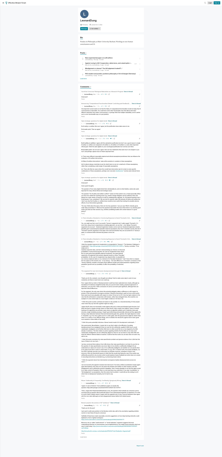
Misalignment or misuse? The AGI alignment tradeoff (103, 68)
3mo (94, 94)
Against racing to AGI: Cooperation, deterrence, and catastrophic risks (109, 63)
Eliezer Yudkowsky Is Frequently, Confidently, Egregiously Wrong (101, 380)
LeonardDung (89, 59)
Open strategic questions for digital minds (94, 121)
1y (95, 220)
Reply (83, 99)
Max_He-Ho (88, 65)
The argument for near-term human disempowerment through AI (101, 271)
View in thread (128, 91)
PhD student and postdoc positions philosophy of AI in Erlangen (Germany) (110, 74)
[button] (82, 94)
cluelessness (119, 171)
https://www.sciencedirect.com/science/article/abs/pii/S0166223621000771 (102, 419)
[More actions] (140, 58)
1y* (94, 241)
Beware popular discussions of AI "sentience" (95, 402)
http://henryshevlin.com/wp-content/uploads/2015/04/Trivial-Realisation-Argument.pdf (105, 431)
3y (94, 405)
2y (95, 273)
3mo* (94, 180)
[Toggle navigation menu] (3, 2)
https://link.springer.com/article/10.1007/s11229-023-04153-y (107, 246)
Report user (140, 445)
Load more (83, 78)
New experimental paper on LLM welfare (99, 58)
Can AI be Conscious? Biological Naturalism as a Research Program (102, 91)
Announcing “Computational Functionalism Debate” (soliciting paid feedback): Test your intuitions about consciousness (118, 103)
